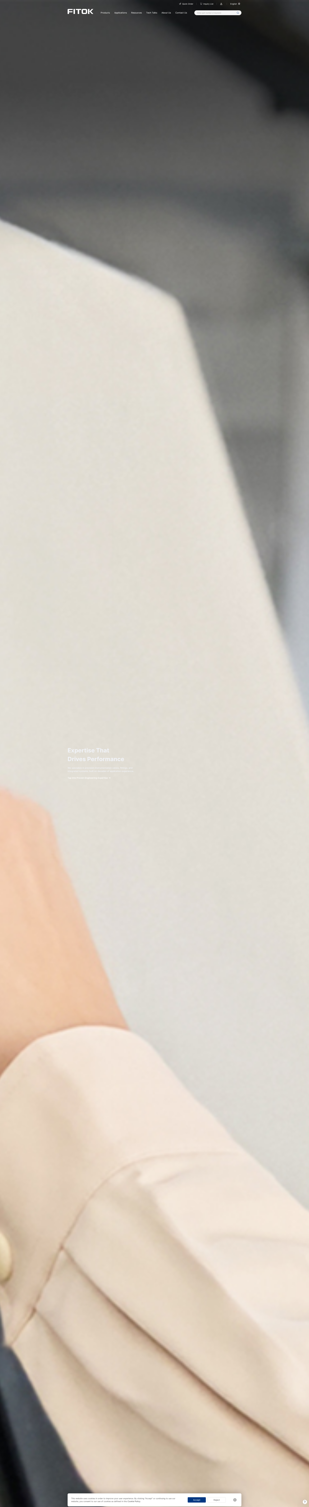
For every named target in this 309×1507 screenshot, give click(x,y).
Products (105, 12)
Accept (196, 1500)
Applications (120, 12)
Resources (136, 12)
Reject (217, 1500)
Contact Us (181, 12)
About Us (166, 12)
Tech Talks (151, 12)
